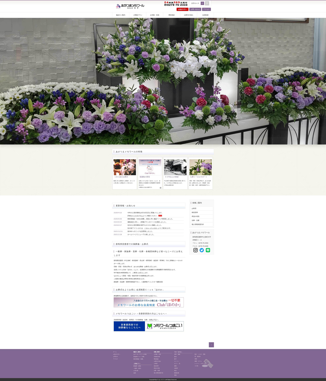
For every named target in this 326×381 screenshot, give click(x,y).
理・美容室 (198, 356)
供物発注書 (157, 356)
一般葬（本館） (137, 368)
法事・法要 (195, 220)
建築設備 (176, 373)
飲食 (175, 356)
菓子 (175, 359)
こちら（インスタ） (151, 228)
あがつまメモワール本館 (140, 354)
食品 (175, 370)
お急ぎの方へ (182, 9)
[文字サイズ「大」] (207, 3)
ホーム (115, 352)
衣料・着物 (177, 354)
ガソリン (176, 361)
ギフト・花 (177, 363)
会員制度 (205, 15)
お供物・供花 (154, 15)
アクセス (206, 9)
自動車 (176, 368)
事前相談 (172, 15)
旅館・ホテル (198, 361)
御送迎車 (195, 212)
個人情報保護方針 (198, 224)
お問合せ (115, 356)
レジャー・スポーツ (200, 363)
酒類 (175, 366)
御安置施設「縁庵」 (138, 359)
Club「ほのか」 (178, 352)
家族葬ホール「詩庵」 (139, 356)
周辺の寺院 (195, 216)
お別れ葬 (135, 370)
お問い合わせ (195, 9)
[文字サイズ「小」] (203, 3)
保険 (196, 359)
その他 (196, 365)
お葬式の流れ (188, 15)
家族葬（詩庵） (137, 366)
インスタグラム (137, 216)
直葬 (134, 373)
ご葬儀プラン (137, 15)
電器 (175, 375)
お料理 (194, 208)
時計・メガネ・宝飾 (200, 354)
